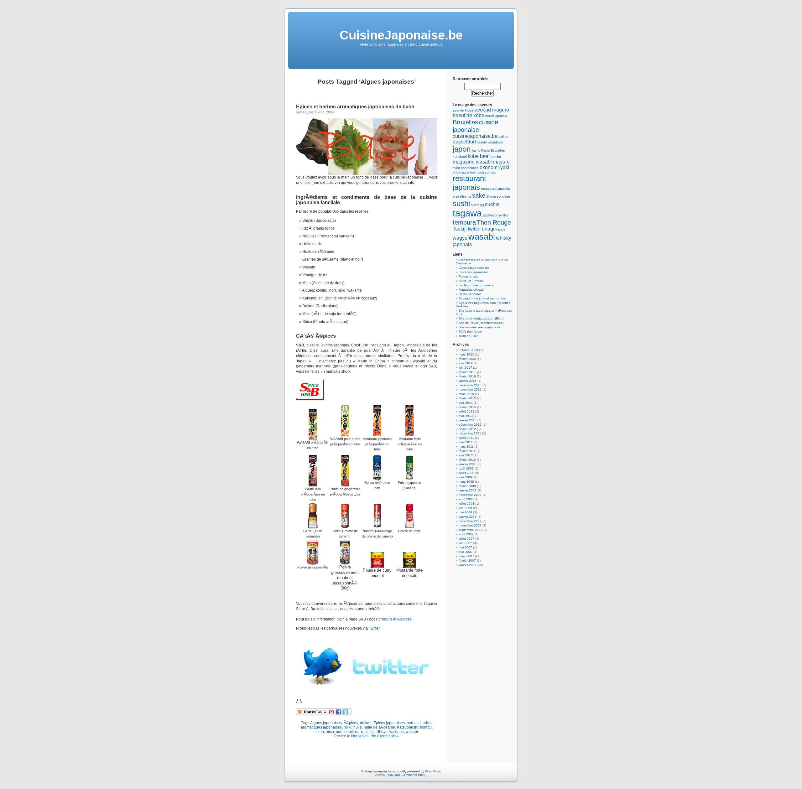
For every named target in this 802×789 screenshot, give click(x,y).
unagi (488, 228)
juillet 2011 (466, 437)
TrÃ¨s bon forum (470, 331)
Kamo (475, 150)
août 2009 (466, 468)
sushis (492, 204)
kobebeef (460, 156)
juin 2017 (465, 367)
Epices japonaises (389, 723)
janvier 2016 (468, 380)
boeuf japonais (496, 116)
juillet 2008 (466, 503)
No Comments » (385, 736)
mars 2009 (466, 481)
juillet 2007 (466, 538)
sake (478, 195)
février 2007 (467, 560)
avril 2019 (466, 363)
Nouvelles (359, 736)
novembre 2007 (470, 525)
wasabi (412, 731)
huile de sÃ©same (379, 727)
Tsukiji (460, 228)
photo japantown (465, 172)
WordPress (433, 771)
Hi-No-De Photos (471, 281)
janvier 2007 (468, 565)
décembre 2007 (470, 521)
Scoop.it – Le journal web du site (482, 298)
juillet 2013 (466, 411)
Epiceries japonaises (473, 272)
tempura (464, 222)
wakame (396, 731)
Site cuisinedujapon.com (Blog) (481, 318)
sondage (503, 196)
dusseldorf (464, 141)
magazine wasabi (472, 161)
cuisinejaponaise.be (475, 136)
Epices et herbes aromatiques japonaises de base (355, 106)
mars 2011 (466, 446)
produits (385, 619)
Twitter (374, 628)
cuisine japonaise (475, 125)
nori (339, 731)
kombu (426, 727)
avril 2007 (466, 551)
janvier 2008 (468, 516)
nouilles (351, 731)
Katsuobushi (407, 727)
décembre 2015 (470, 385)
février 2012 (467, 429)
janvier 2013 (468, 420)
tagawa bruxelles (495, 215)
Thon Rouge (494, 222)
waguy (500, 229)
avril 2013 (466, 416)
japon (462, 149)
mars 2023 (466, 354)
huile (357, 727)
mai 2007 (465, 547)
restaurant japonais (469, 182)
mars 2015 (466, 394)
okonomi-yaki (494, 167)
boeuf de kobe (468, 115)
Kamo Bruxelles (493, 150)
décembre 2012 (470, 424)
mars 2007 (466, 556)
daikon (366, 723)
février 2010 (467, 459)
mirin (319, 731)
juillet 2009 (466, 473)
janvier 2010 (468, 464)
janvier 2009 (468, 490)
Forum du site (468, 276)
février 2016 (467, 376)
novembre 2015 (470, 389)
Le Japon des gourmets (476, 285)
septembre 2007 (470, 530)
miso (330, 731)
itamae (482, 142)
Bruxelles (465, 122)
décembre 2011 (470, 433)
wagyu (460, 238)
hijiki (348, 727)
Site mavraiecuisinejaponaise (480, 327)
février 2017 (467, 372)
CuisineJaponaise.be (401, 35)
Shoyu (382, 731)
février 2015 (467, 398)
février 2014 (467, 407)
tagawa (467, 213)
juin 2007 (465, 543)
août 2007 (466, 534)
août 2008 (466, 499)
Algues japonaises (326, 723)
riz (362, 731)
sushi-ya (477, 205)
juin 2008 (465, 508)
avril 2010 (466, 455)
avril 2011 (465, 442)
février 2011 (467, 451)
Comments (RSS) (414, 774)
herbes (413, 723)
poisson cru (487, 172)
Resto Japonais (470, 294)
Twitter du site (468, 336)
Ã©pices (404, 619)
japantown (495, 142)
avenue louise (463, 110)
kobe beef (479, 156)
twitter (474, 228)
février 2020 (467, 359)
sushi (461, 203)
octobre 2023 (468, 350)
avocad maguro (492, 109)
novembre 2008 (470, 494)
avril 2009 (466, 477)
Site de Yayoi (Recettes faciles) (481, 322)
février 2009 (467, 486)
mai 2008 (465, 512)
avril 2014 (466, 402)
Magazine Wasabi (471, 289)
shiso (370, 731)
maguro (501, 161)
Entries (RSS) (384, 774)
